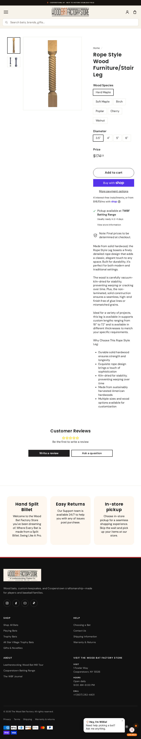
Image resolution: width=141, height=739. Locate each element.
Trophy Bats (10, 636)
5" (117, 138)
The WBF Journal (12, 676)
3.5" (98, 138)
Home (96, 48)
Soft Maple (103, 101)
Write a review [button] (48, 453)
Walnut (100, 120)
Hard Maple (103, 92)
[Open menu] (6, 12)
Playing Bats (10, 630)
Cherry (115, 111)
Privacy (7, 719)
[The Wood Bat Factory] (70, 12)
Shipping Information (85, 636)
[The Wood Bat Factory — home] (29, 575)
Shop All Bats (10, 625)
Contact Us (79, 630)
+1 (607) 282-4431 (83, 694)
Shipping (27, 719)
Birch (119, 101)
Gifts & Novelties (13, 647)
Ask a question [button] (92, 453)
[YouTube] (25, 603)
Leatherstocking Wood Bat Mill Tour (23, 664)
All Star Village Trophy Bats (18, 642)
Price (96, 149)
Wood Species (103, 85)
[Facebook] (16, 603)
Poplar (100, 111)
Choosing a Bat (81, 625)
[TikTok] (33, 603)
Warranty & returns (45, 719)
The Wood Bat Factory (23, 711)
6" (126, 138)
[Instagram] (7, 603)
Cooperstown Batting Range (19, 670)
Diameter (99, 131)
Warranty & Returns (84, 642)
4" (108, 138)
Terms (17, 719)
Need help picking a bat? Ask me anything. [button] (104, 724)
